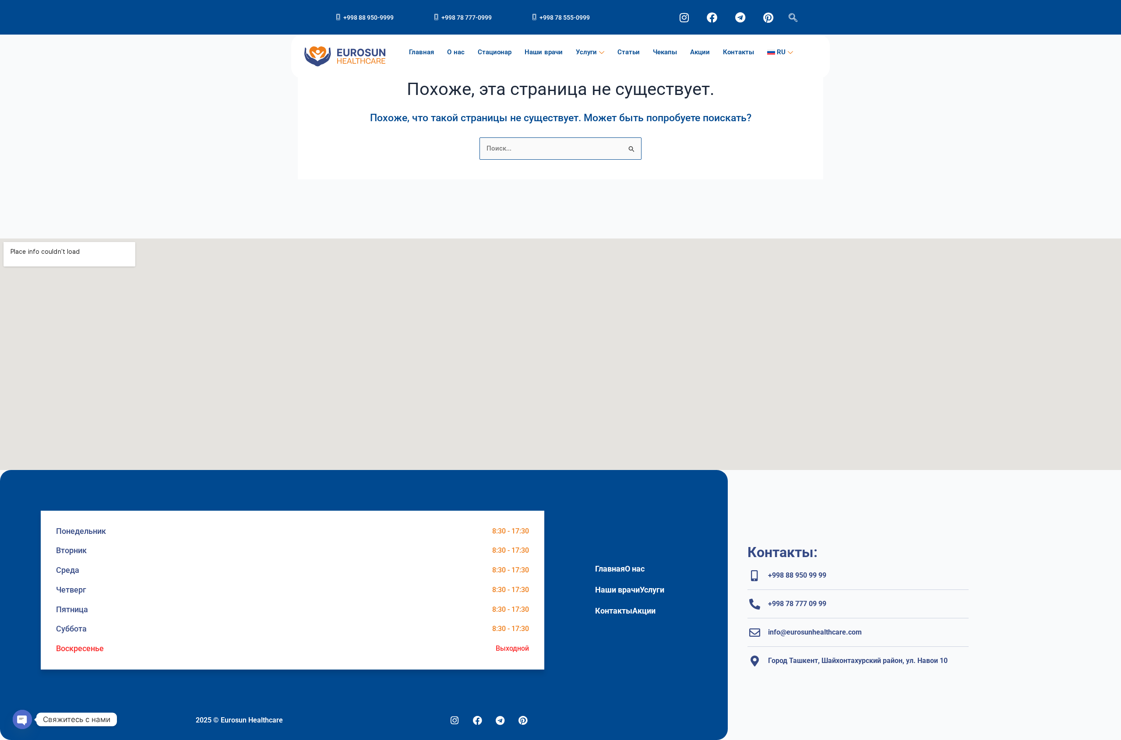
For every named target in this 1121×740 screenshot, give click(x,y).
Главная (421, 52)
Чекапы (665, 52)
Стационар (494, 52)
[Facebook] (477, 720)
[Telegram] (500, 720)
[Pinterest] (522, 720)
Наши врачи (544, 52)
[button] (793, 12)
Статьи (628, 52)
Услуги (586, 52)
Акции (700, 52)
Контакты (738, 52)
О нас (456, 52)
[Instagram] (454, 720)
